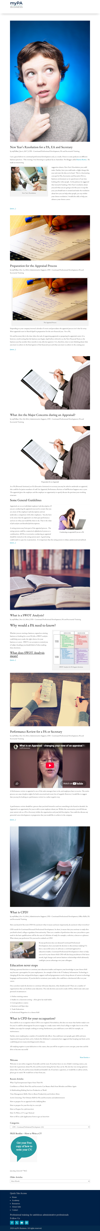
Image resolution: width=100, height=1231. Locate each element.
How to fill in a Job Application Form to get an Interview (29, 1116)
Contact (15, 1210)
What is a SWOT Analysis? (27, 615)
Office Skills (83, 916)
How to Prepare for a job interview (22, 1109)
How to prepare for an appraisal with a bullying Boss (28, 1101)
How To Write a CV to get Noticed (22, 1113)
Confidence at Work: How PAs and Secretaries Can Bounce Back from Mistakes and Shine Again (43, 1086)
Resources (16, 1204)
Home (14, 1197)
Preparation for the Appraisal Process (33, 266)
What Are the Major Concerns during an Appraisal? (42, 415)
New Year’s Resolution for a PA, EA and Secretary (41, 147)
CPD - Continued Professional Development (44, 151)
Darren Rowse (82, 159)
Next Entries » (85, 1057)
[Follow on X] (17, 1223)
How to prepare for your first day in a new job (25, 1105)
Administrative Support (38, 270)
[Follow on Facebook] (12, 1223)
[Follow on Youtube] (22, 1223)
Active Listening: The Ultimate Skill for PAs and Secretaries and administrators (37, 1097)
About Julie (16, 1207)
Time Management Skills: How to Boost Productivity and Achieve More (35, 1094)
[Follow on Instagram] (27, 1223)
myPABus (15, 151)
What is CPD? (19, 912)
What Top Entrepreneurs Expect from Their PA (26, 1082)
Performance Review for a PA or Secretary (36, 731)
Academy (15, 1200)
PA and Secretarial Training (69, 151)
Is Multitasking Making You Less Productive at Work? (28, 1090)
